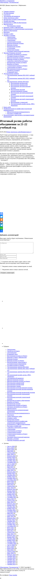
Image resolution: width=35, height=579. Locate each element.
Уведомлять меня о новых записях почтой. (15, 269)
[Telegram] (17, 225)
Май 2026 (10, 451)
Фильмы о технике (13, 438)
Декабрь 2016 (11, 561)
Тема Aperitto (13, 575)
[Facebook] (17, 214)
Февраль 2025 (11, 472)
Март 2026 (10, 454)
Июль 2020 (10, 546)
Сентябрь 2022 (11, 511)
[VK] (17, 222)
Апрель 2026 (11, 452)
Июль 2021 (10, 527)
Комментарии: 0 (26, 132)
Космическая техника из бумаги (17, 405)
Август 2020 (11, 545)
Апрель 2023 (11, 500)
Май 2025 (10, 467)
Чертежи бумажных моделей (16, 440)
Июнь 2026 (10, 449)
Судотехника (11, 435)
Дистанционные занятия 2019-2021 (18, 367)
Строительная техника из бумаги (17, 434)
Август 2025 (11, 464)
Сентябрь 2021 (11, 526)
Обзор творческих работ (13, 132)
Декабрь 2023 (11, 492)
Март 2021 (10, 534)
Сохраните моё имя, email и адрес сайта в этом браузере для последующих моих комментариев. (15, 262)
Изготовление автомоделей (15, 384)
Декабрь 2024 (11, 475)
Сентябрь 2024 (11, 480)
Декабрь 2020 (11, 539)
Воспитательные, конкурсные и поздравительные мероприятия (17, 363)
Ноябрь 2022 (11, 508)
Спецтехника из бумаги (14, 430)
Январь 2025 (11, 473)
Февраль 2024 (11, 489)
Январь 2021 (11, 537)
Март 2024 (10, 488)
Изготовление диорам (14, 386)
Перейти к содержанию (7, 1)
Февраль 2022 (11, 518)
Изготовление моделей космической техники (21, 392)
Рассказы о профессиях (14, 426)
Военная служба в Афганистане (17, 357)
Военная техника (12, 359)
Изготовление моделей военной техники (19, 387)
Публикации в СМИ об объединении (18, 424)
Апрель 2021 (11, 532)
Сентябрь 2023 (11, 497)
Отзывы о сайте (12, 418)
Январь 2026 (11, 457)
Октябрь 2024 (11, 478)
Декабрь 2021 (11, 521)
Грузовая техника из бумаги (15, 365)
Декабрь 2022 (11, 507)
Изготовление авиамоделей (15, 383)
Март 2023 (10, 502)
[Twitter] (17, 216)
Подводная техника (13, 419)
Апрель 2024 (11, 486)
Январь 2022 (11, 519)
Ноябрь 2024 (11, 476)
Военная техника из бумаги (15, 360)
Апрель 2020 (11, 551)
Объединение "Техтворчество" (9, 2)
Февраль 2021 (11, 535)
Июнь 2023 (10, 499)
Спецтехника (11, 429)
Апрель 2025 (11, 468)
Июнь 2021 (10, 529)
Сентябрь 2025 (11, 462)
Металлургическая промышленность (18, 413)
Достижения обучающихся (15, 378)
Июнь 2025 (10, 465)
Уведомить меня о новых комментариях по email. (17, 266)
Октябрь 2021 (11, 524)
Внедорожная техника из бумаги (17, 356)
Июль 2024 (10, 481)
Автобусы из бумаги (13, 351)
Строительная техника (14, 432)
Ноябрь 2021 (11, 523)
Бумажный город (12, 354)
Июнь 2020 (10, 548)
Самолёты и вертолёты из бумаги (17, 427)
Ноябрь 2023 (11, 494)
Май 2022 (10, 513)
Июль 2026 (10, 448)
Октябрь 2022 (11, 510)
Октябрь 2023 (11, 495)
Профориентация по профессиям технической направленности (17, 422)
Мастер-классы (11, 408)
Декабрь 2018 (11, 558)
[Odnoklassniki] (17, 219)
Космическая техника (13, 403)
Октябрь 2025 (11, 460)
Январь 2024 (11, 491)
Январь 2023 (11, 505)
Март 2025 (10, 470)
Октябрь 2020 (11, 542)
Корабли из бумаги (13, 402)
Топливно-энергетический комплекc (18, 437)
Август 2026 (11, 446)
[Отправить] (17, 231)
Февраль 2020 (11, 554)
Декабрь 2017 (11, 559)
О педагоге (10, 415)
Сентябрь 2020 (11, 543)
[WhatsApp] (17, 228)
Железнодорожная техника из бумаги (18, 381)
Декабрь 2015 (11, 562)
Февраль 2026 (11, 456)
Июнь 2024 (10, 483)
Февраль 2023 (11, 503)
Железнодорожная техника (15, 379)
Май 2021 (10, 531)
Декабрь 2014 (11, 564)
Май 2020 (10, 550)
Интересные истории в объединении (18, 400)
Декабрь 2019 (11, 556)
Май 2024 (10, 484)
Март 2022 (10, 516)
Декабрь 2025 (11, 459)
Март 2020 (10, 553)
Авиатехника (11, 349)
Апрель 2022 (11, 515)
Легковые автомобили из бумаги (17, 407)
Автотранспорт (12, 352)
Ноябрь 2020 (11, 540)
